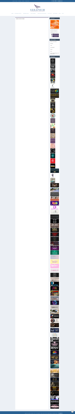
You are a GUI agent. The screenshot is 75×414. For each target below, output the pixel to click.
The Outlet (50, 13)
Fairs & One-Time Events (42, 13)
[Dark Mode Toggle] (72, 411)
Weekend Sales (26, 13)
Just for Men (33, 13)
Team (51, 45)
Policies (51, 49)
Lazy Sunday (55, 13)
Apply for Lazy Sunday (53, 41)
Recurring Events (18, 13)
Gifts (63, 13)
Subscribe (51, 43)
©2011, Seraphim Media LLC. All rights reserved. (54, 53)
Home (12, 13)
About (51, 51)
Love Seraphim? (52, 47)
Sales (60, 13)
